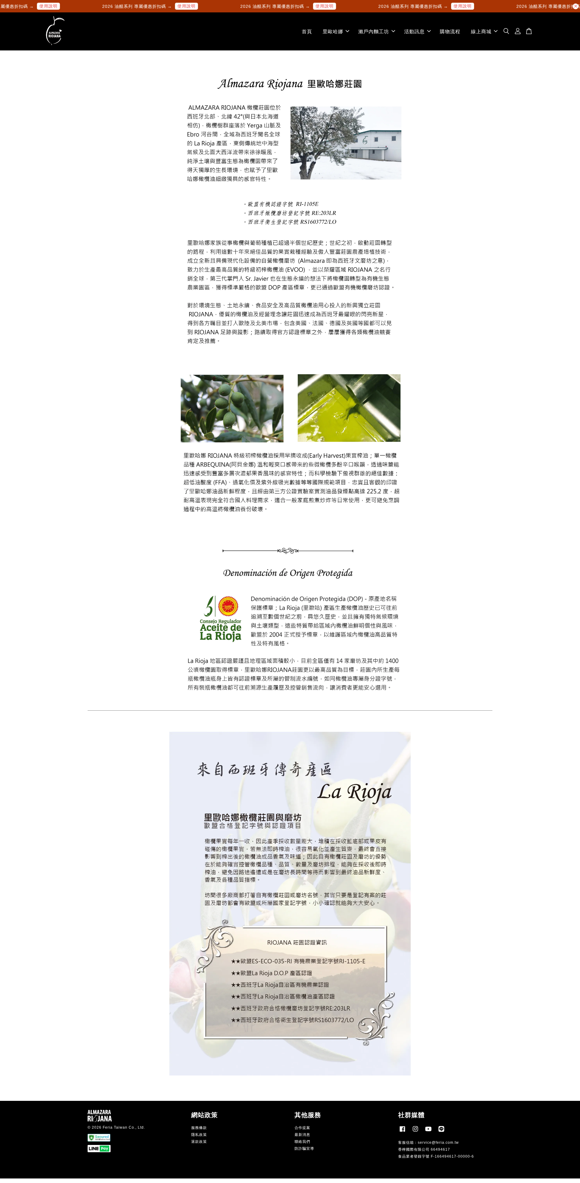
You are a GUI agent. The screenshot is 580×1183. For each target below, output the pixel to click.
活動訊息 (414, 31)
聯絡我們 (302, 1142)
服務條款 (199, 1128)
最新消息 (302, 1135)
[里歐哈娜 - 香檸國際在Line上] (441, 1132)
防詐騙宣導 (304, 1148)
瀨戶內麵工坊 (373, 31)
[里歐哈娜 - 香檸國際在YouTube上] (428, 1132)
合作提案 (302, 1128)
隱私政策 (199, 1135)
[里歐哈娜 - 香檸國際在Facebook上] (402, 1132)
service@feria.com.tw (438, 1142)
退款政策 (199, 1142)
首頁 (307, 31)
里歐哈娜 (333, 31)
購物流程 (450, 31)
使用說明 (19, 6)
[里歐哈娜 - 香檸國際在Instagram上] (415, 1132)
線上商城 (481, 31)
